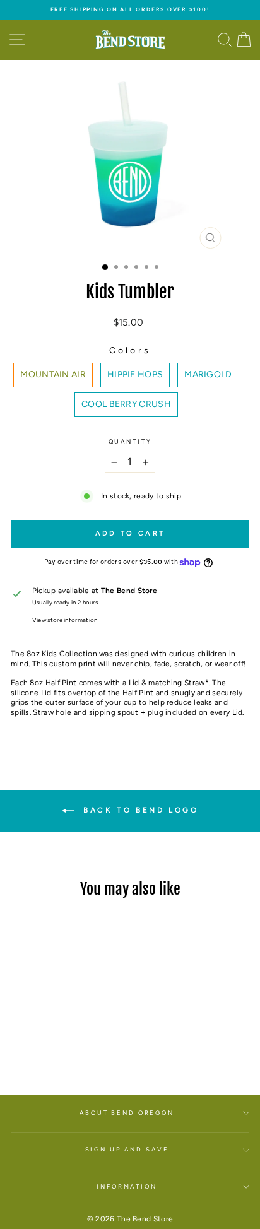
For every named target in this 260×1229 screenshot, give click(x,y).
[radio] (53, 375)
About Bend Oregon (127, 1112)
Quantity (130, 441)
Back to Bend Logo (139, 810)
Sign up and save (127, 1149)
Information (127, 1186)
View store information (65, 619)
